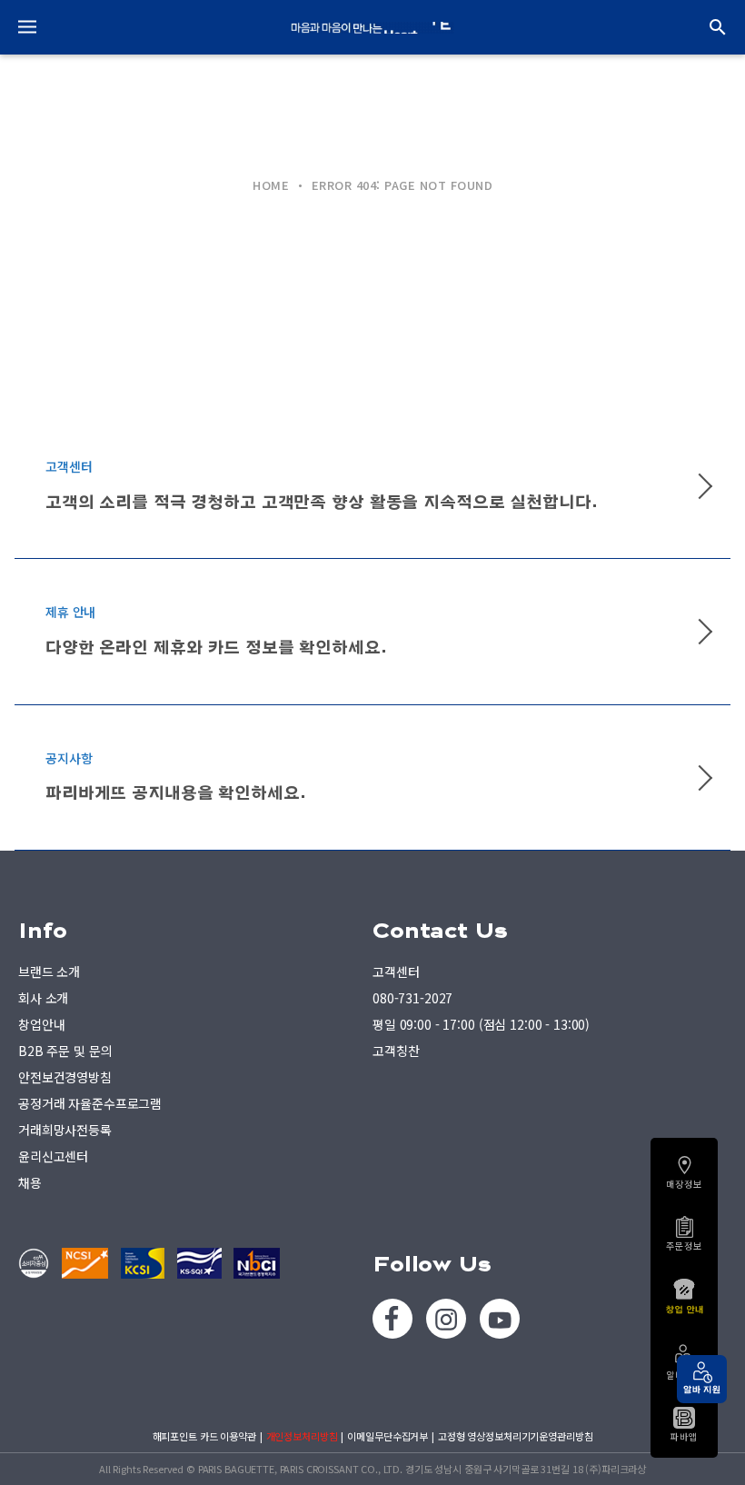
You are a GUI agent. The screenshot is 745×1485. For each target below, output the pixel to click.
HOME (271, 185)
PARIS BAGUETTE (372, 27)
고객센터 (395, 971)
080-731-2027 (412, 998)
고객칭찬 (395, 1050)
